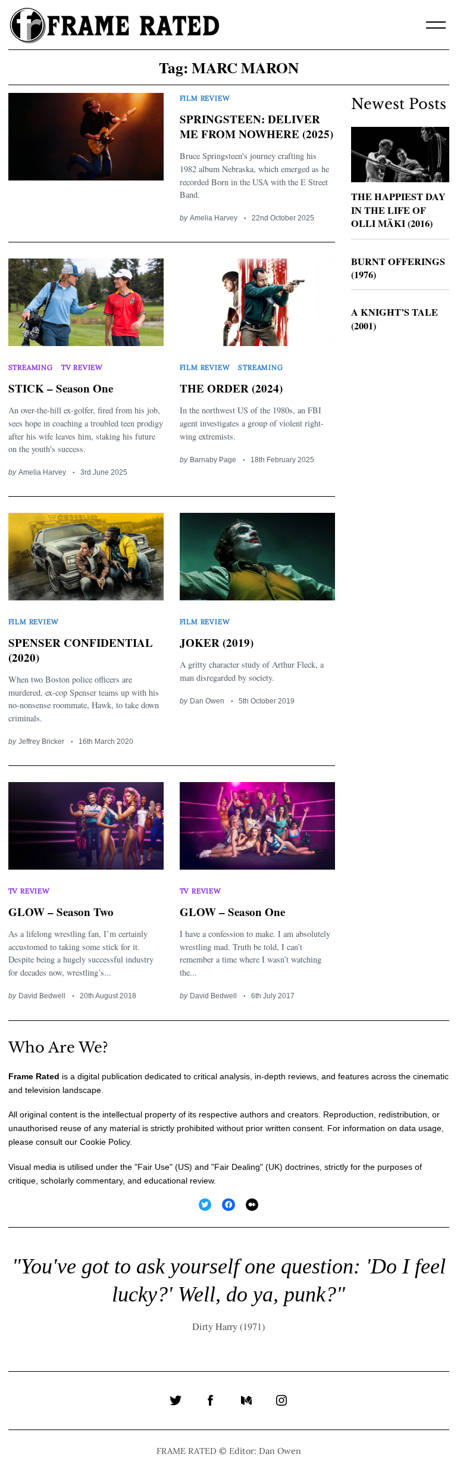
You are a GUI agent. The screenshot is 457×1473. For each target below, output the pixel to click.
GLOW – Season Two (61, 912)
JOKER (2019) (216, 642)
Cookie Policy (105, 1142)
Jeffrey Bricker (41, 741)
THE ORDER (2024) (231, 388)
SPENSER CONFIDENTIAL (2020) (80, 649)
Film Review (205, 98)
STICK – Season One (60, 388)
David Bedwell (41, 995)
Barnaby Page (213, 459)
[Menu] (436, 25)
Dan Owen (207, 701)
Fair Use (153, 1167)
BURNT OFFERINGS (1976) (398, 268)
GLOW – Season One (232, 912)
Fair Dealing (237, 1167)
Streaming (30, 367)
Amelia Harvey (213, 218)
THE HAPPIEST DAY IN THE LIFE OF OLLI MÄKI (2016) (398, 210)
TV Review (82, 367)
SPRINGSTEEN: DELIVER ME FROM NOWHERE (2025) (256, 126)
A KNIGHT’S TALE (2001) (394, 319)
